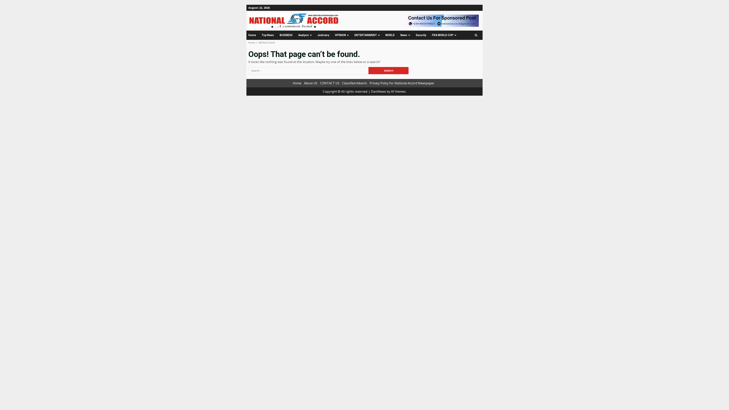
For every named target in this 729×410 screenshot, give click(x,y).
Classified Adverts (354, 83)
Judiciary (323, 35)
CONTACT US (329, 83)
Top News (268, 35)
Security (421, 35)
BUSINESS (286, 35)
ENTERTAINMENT (365, 35)
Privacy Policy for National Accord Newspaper (402, 83)
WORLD (390, 35)
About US (310, 83)
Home (252, 35)
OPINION (340, 35)
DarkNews (378, 91)
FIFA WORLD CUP (442, 35)
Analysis (303, 35)
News (403, 35)
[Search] (476, 35)
